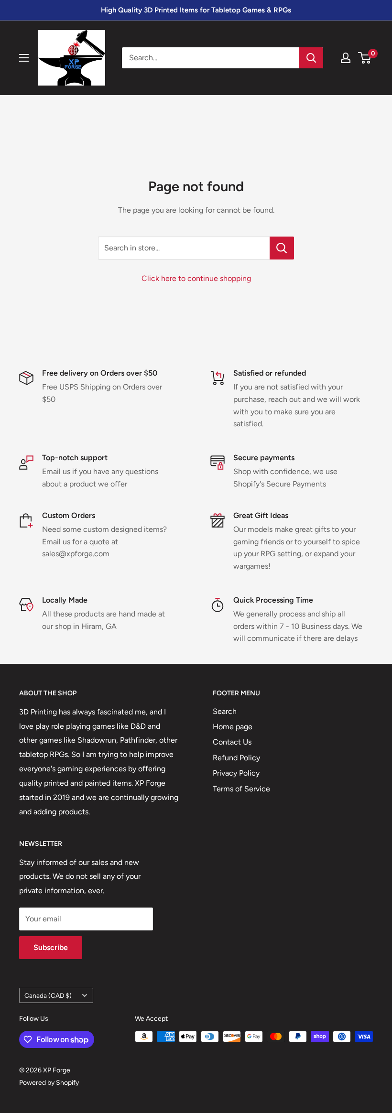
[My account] (345, 58)
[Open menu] (24, 58)
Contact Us (232, 741)
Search (225, 711)
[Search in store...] (282, 248)
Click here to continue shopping (196, 278)
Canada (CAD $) (48, 995)
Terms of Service (241, 788)
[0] (365, 58)
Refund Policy (236, 757)
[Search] (311, 57)
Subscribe (50, 947)
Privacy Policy (236, 773)
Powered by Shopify (49, 1083)
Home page (232, 726)
